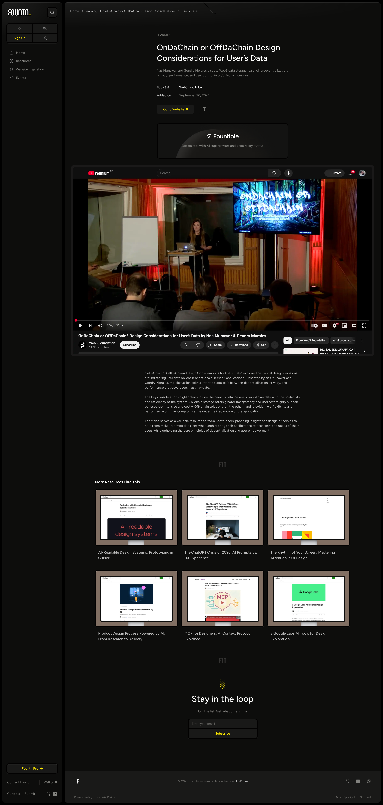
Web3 (183, 87)
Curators (13, 794)
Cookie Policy (106, 797)
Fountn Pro (30, 768)
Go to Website (173, 109)
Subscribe (222, 733)
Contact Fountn (19, 782)
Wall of (50, 782)
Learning (164, 35)
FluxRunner (242, 781)
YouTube (195, 87)
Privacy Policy (83, 797)
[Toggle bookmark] (204, 109)
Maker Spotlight (345, 797)
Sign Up (20, 38)
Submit (30, 794)
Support (365, 797)
